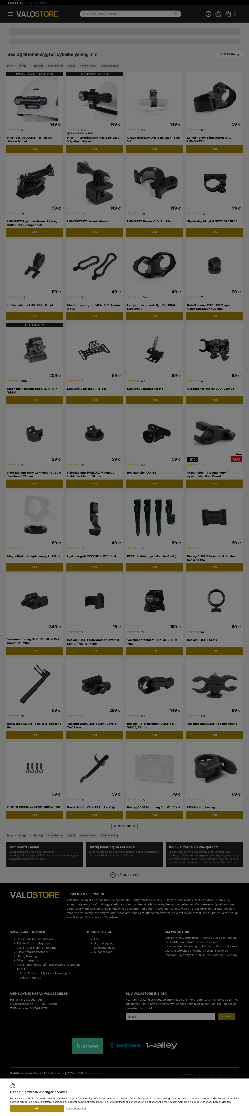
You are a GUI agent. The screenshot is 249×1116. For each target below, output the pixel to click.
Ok (36, 1108)
